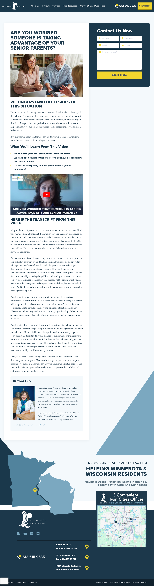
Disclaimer (135, 582)
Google (42, 425)
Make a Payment (102, 582)
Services (56, 6)
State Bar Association (27, 425)
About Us (35, 6)
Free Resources (70, 6)
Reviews (46, 6)
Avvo (37, 425)
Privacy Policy (115, 582)
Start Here (145, 5)
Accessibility (125, 582)
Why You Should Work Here (92, 6)
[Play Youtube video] (46, 194)
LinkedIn (16, 425)
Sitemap (144, 582)
